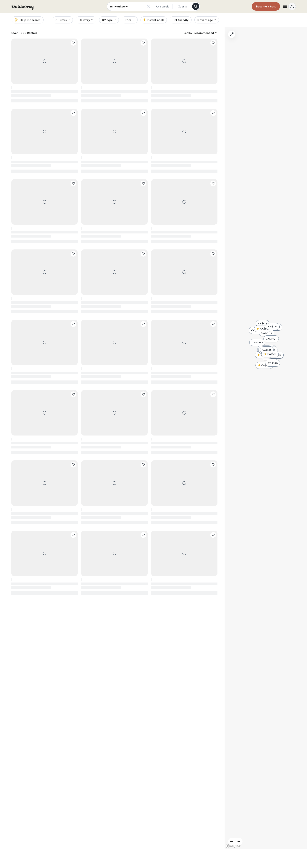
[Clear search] (148, 6)
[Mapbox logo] (233, 846)
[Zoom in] (239, 841)
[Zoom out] (232, 841)
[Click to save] (73, 43)
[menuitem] (63, 20)
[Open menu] (289, 6)
